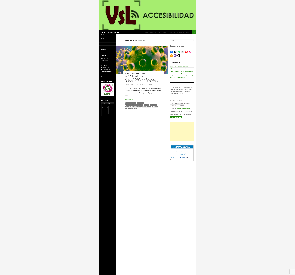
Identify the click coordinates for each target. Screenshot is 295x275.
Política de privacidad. (184, 108)
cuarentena (153, 104)
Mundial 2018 (104, 67)
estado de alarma (146, 106)
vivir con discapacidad (131, 108)
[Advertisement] (182, 131)
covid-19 (146, 104)
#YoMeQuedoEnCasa (131, 102)
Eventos (103, 63)
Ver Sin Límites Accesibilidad (110, 32)
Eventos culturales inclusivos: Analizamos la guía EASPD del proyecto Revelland (181, 76)
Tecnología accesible (105, 71)
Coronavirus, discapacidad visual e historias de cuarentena (142, 78)
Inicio (146, 32)
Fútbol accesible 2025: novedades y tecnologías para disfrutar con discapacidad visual (181, 72)
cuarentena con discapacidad (133, 106)
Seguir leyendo (129, 99)
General (127, 73)
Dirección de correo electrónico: (180, 103)
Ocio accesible (104, 69)
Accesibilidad (104, 58)
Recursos (172, 32)
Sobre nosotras (180, 32)
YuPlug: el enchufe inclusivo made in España (180, 68)
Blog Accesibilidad (163, 32)
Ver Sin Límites (153, 32)
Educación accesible (105, 62)
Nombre (172, 97)
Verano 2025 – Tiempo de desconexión (179, 66)
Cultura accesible (104, 60)
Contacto (188, 32)
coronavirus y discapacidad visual (134, 104)
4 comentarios (148, 84)
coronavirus (141, 102)
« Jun (103, 116)
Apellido (172, 100)
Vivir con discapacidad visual (137, 73)
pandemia (155, 106)
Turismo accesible (105, 73)
